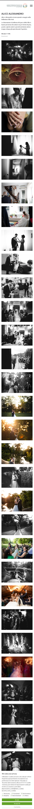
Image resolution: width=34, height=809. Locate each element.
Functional (16, 793)
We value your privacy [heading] (9, 774)
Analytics (6, 795)
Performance (27, 793)
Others (26, 795)
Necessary (7, 793)
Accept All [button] (17, 803)
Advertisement (16, 795)
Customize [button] (17, 807)
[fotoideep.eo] (17, 5)
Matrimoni (4, 36)
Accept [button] (17, 800)
